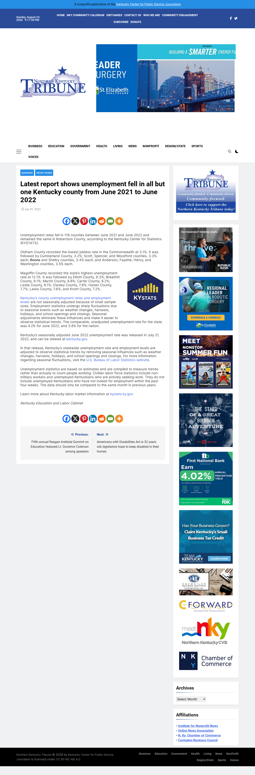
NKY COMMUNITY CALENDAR (85, 15)
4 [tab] (175, 114)
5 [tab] (182, 114)
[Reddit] (102, 221)
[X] (75, 221)
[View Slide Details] (166, 78)
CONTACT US (132, 15)
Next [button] (231, 112)
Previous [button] (100, 112)
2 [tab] (160, 114)
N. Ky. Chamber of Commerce (199, 735)
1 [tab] (153, 114)
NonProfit (151, 146)
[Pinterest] (84, 221)
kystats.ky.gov (121, 394)
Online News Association (196, 731)
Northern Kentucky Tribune (33, 754)
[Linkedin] (93, 221)
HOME (61, 15)
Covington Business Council (198, 740)
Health (101, 146)
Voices (33, 157)
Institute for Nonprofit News (198, 726)
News (132, 146)
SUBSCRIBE (121, 22)
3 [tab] (167, 114)
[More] (119, 221)
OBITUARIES (114, 15)
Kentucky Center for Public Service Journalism (148, 4)
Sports (197, 146)
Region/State (175, 146)
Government (80, 146)
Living (118, 146)
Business (35, 146)
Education (56, 146)
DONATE (135, 22)
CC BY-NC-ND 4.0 (68, 759)
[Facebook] (67, 221)
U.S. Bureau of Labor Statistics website (117, 360)
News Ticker (44, 172)
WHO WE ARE (151, 15)
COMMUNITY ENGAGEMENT (180, 15)
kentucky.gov (76, 339)
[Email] (110, 221)
